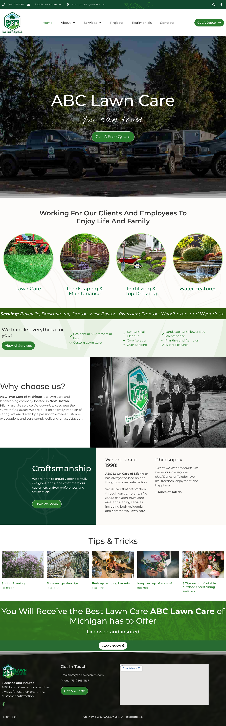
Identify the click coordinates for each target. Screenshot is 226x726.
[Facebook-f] (3, 704)
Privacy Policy (9, 716)
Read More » (8, 588)
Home (47, 23)
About (66, 23)
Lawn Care (28, 289)
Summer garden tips (62, 583)
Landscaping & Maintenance (85, 291)
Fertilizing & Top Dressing (141, 291)
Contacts (167, 23)
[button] (213, 4)
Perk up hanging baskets (111, 583)
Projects (116, 23)
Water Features (197, 289)
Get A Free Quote (113, 136)
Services (90, 23)
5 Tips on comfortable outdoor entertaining (199, 585)
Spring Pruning (13, 583)
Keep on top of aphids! (154, 583)
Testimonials (142, 23)
